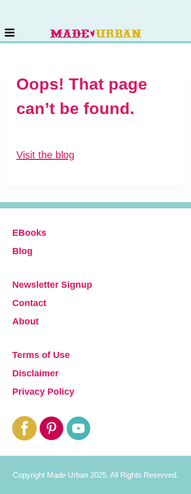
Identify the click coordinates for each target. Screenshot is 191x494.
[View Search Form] (186, 21)
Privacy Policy (43, 392)
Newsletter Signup (52, 285)
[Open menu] (10, 21)
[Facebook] (24, 428)
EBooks (29, 233)
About (25, 321)
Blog (22, 251)
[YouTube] (78, 428)
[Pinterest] (51, 428)
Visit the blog (45, 154)
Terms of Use (41, 355)
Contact (29, 303)
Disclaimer (35, 373)
